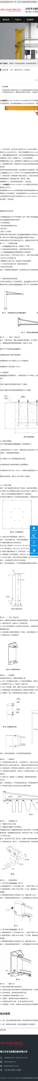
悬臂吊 (11, 63)
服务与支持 (18, 70)
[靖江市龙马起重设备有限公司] (10, 10)
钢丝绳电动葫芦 (31, 63)
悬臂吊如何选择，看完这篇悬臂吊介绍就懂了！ (21, 1024)
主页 (11, 70)
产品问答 (27, 70)
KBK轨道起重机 (20, 63)
